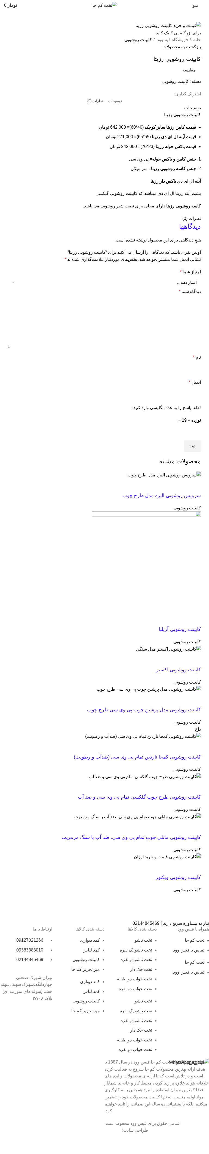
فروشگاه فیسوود (172, 39)
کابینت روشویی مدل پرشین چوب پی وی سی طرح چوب (144, 709)
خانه (196, 39)
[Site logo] (104, 5)
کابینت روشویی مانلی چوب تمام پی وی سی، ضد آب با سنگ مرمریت (131, 837)
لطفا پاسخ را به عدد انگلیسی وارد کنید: (166, 407)
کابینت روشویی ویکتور (178, 877)
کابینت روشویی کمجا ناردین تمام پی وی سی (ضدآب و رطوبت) (137, 757)
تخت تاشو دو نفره (136, 959)
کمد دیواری (90, 940)
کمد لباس (91, 950)
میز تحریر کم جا (85, 969)
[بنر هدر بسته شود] (202, 1140)
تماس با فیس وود (188, 950)
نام (197, 357)
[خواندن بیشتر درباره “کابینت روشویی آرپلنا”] (194, 619)
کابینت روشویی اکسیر (178, 669)
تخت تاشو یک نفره (136, 950)
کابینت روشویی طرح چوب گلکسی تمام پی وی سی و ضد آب (139, 797)
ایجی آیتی (112, 1130)
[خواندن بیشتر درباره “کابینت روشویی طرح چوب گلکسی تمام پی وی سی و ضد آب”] (194, 787)
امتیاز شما (190, 272)
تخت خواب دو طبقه (134, 979)
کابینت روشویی (138, 39)
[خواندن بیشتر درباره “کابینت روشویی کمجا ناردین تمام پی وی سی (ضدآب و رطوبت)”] (194, 747)
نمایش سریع (179, 485)
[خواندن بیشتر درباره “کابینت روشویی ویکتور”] (194, 867)
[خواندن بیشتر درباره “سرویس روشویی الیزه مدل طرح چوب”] (194, 485)
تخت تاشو (143, 940)
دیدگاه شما (190, 291)
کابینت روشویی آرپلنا (180, 629)
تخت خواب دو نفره (135, 988)
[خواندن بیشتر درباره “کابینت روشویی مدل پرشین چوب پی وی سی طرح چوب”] (194, 699)
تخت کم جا (194, 940)
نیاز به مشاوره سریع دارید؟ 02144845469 (171, 923)
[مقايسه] (164, 485)
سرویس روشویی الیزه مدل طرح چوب (161, 495)
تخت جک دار (141, 969)
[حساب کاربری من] (27, 5)
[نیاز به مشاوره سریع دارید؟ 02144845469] (202, 911)
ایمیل (195, 382)
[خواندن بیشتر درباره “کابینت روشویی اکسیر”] (194, 659)
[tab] (115, 101)
